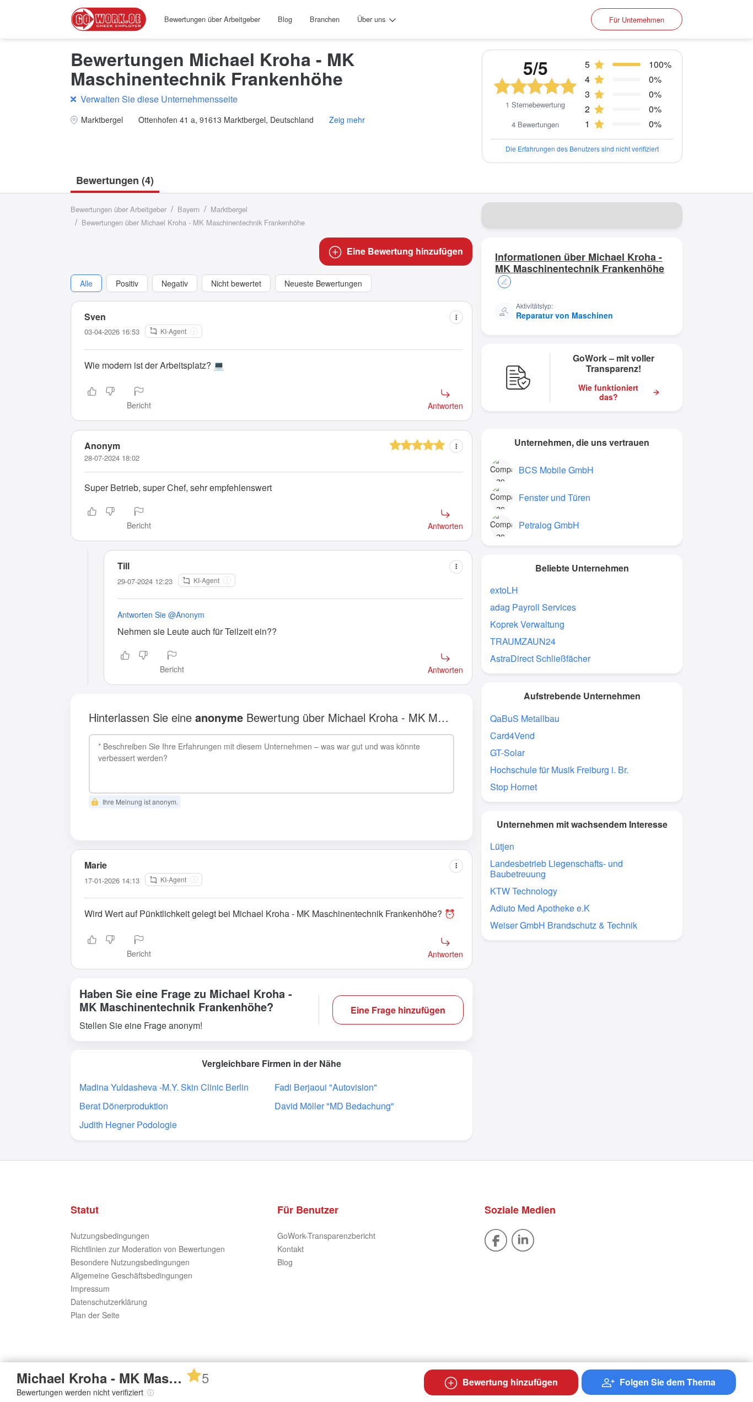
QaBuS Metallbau (525, 718)
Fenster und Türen (554, 497)
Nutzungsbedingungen (110, 1235)
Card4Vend (512, 735)
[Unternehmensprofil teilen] (667, 215)
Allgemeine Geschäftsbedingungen (131, 1275)
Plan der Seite (95, 1314)
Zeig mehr (347, 120)
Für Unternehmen (636, 19)
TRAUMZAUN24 (523, 641)
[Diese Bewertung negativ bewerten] (110, 399)
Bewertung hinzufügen (510, 1382)
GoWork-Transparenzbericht (326, 1235)
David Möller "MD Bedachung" (334, 1106)
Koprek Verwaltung (527, 624)
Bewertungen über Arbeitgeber (212, 19)
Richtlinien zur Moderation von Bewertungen (148, 1248)
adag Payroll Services (533, 607)
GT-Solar (507, 752)
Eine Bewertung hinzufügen (405, 251)
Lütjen (502, 846)
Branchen (325, 19)
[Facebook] (496, 1238)
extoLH (504, 590)
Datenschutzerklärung (109, 1301)
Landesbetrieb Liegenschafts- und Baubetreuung (556, 868)
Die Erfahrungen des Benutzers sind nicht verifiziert (582, 148)
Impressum (90, 1288)
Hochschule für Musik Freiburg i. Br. (559, 769)
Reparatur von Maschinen (564, 315)
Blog (285, 19)
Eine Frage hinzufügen (398, 1010)
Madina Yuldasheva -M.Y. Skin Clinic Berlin (164, 1087)
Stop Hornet (513, 786)
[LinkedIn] (523, 1238)
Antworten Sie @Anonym (161, 614)
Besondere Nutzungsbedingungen (130, 1262)
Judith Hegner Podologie (128, 1124)
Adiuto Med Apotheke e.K (540, 908)
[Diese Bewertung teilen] (456, 317)
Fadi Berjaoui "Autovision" (326, 1087)
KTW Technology (523, 891)
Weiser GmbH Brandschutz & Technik (563, 925)
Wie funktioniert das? (608, 392)
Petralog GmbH (549, 525)
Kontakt (290, 1248)
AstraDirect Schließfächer (540, 658)
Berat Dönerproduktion (123, 1106)
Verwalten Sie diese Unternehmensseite (159, 99)
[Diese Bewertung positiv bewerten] (92, 399)
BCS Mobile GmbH (556, 470)
